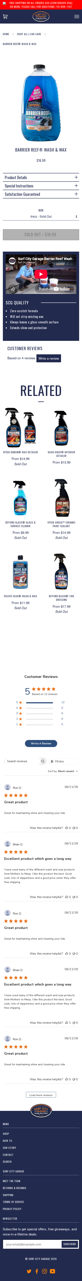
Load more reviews (41, 1095)
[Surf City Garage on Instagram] (44, 1272)
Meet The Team (11, 1181)
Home (6, 34)
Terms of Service (13, 1202)
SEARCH (7, 1161)
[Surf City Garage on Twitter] (29, 1272)
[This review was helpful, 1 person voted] (66, 1023)
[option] (41, 100)
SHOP (6, 1134)
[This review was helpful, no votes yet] (66, 828)
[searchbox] (21, 761)
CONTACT (8, 1155)
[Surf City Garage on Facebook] (36, 1272)
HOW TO (7, 1141)
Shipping (8, 1195)
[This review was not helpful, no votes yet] (73, 828)
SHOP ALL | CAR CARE (29, 34)
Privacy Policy (12, 1209)
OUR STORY (9, 1148)
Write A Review (41, 743)
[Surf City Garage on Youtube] (52, 1272)
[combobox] (63, 771)
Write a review (49, 358)
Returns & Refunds (14, 1188)
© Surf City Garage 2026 (41, 1259)
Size (41, 210)
